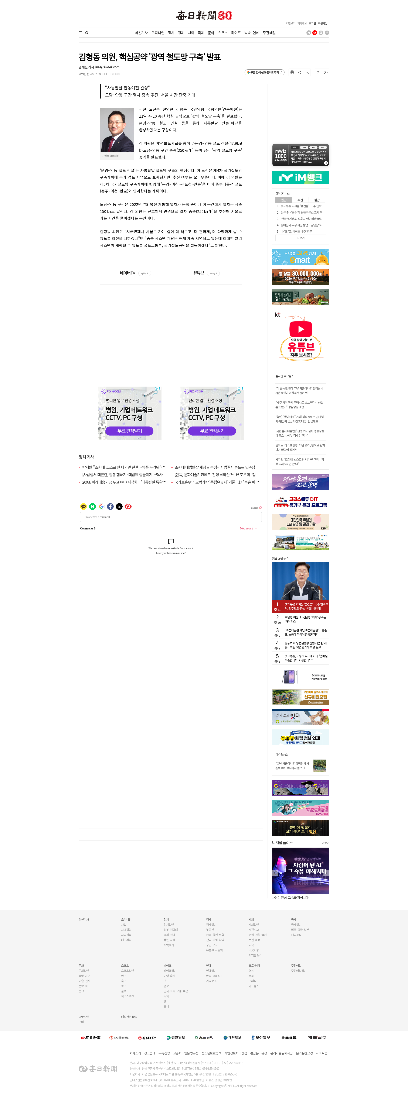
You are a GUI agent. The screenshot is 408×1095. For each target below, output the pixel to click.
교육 (251, 944)
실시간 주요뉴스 (284, 376)
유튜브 (205, 273)
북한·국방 (169, 939)
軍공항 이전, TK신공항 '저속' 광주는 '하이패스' (305, 619)
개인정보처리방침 (235, 1053)
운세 (166, 1006)
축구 (123, 980)
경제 (181, 32)
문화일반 (84, 970)
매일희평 (126, 939)
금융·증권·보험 (215, 934)
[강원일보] (119, 1037)
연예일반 (211, 970)
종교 (81, 990)
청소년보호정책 (211, 1053)
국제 (201, 32)
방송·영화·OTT (215, 975)
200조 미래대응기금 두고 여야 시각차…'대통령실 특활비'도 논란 (129, 482)
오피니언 (157, 32)
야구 (123, 975)
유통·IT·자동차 (214, 950)
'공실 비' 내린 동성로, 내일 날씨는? (304, 897)
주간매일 (269, 32)
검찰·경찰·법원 (257, 934)
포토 (251, 975)
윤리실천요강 (304, 1053)
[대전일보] (232, 1037)
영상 (251, 970)
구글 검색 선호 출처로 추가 (265, 72)
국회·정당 (169, 934)
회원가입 (322, 23)
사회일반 (254, 924)
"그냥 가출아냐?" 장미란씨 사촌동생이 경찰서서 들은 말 (292, 765)
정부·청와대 (171, 929)
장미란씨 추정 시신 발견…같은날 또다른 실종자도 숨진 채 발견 (316, 225)
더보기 (325, 843)
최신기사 (141, 32)
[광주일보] (204, 1037)
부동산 (210, 929)
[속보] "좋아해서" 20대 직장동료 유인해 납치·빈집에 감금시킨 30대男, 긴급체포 (299, 419)
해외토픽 (296, 934)
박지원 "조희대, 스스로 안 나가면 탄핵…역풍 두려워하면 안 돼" (129, 467)
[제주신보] (317, 1038)
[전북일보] (288, 1038)
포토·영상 (254, 965)
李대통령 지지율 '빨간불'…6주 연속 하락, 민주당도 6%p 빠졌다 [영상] (321, 206)
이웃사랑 (254, 950)
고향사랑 (84, 1016)
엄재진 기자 (87, 66)
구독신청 (164, 1053)
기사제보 (302, 23)
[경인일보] (176, 1037)
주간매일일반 (298, 970)
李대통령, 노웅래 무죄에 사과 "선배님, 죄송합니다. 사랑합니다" (306, 658)
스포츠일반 (127, 970)
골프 (123, 990)
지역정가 (169, 944)
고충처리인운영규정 (185, 1053)
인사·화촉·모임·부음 (176, 990)
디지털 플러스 (282, 842)
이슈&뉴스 (281, 754)
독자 (166, 996)
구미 (81, 1021)
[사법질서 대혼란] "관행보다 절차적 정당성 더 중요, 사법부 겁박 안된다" (299, 433)
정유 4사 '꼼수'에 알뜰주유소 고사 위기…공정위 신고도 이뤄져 (316, 212)
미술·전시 (84, 980)
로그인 (312, 23)
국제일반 (296, 924)
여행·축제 (169, 975)
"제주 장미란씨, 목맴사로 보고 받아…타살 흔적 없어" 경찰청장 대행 (299, 404)
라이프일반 (170, 970)
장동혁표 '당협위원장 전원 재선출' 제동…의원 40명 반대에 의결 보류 (306, 645)
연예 (208, 965)
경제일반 (211, 924)
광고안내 (149, 1053)
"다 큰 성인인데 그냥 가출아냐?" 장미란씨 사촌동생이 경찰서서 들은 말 (299, 390)
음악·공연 (84, 975)
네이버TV (134, 273)
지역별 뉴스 (255, 955)
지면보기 (290, 23)
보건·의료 (254, 939)
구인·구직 (212, 944)
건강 (166, 985)
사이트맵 (321, 1053)
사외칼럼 (126, 934)
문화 (211, 32)
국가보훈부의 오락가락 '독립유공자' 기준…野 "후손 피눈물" (219, 482)
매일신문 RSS (129, 1016)
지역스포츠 (127, 996)
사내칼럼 (126, 929)
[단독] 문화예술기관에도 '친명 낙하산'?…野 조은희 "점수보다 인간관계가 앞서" (233, 474)
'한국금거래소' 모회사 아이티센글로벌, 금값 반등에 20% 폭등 (316, 219)
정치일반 (169, 924)
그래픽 (252, 980)
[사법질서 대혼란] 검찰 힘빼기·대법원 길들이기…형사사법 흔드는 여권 (134, 474)
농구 (123, 985)
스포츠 (222, 32)
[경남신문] (147, 1037)
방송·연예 (251, 32)
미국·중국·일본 (300, 929)
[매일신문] (91, 1037)
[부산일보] (261, 1037)
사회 (191, 32)
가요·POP (211, 980)
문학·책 (83, 985)
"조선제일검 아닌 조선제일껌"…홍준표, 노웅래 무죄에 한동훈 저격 (306, 632)
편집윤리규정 (258, 1053)
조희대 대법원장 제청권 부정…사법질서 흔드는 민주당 (215, 467)
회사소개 (135, 1053)
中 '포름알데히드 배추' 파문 (296, 231)
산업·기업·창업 (215, 939)
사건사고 (254, 929)
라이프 (236, 32)
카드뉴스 (254, 985)
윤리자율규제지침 (281, 1053)
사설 (123, 924)
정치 (171, 32)
